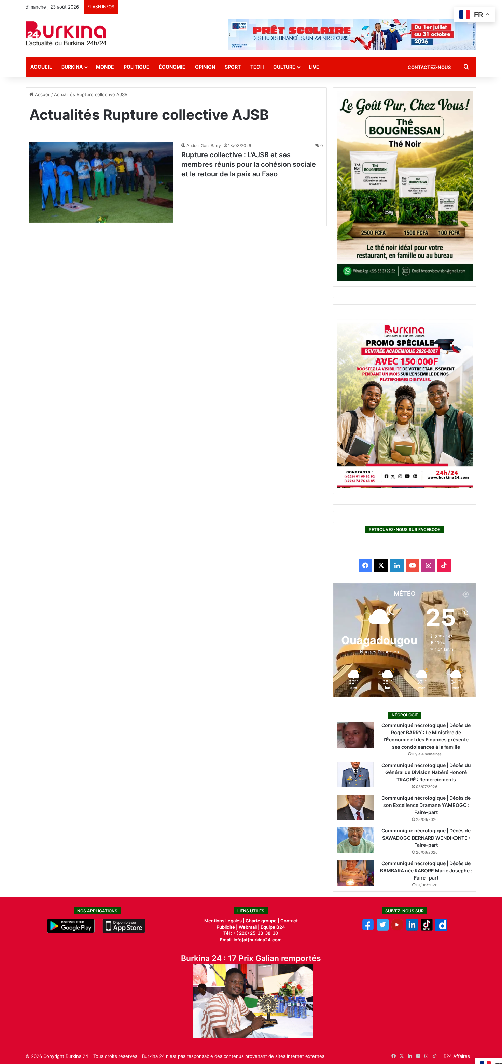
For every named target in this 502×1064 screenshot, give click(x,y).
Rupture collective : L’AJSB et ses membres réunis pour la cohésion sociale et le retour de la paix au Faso (248, 164)
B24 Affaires (457, 1056)
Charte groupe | (263, 920)
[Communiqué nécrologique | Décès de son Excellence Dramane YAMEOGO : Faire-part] (355, 807)
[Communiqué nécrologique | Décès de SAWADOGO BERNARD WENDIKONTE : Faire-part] (355, 840)
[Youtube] (397, 929)
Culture (284, 67)
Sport (233, 67)
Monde (105, 67)
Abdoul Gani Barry (203, 145)
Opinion (205, 67)
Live (314, 67)
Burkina (72, 67)
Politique (136, 67)
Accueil (41, 67)
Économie (172, 67)
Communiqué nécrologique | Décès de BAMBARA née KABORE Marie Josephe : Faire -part (426, 870)
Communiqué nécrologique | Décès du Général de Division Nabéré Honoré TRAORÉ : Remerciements (426, 772)
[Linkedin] (412, 929)
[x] (383, 929)
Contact (289, 920)
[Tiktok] (427, 929)
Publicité (226, 927)
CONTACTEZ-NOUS (429, 67)
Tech (257, 67)
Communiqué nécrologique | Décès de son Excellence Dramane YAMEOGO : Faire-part (426, 805)
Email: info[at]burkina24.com (251, 939)
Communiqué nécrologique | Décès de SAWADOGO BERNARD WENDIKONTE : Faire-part (426, 838)
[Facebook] (368, 929)
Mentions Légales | (225, 920)
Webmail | (249, 927)
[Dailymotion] (441, 929)
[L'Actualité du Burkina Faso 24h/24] (66, 33)
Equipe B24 (272, 927)
